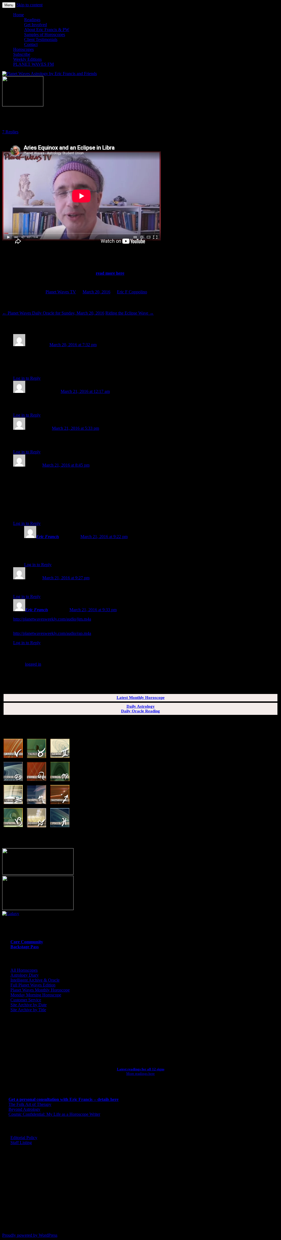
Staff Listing (21, 1142)
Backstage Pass (24, 946)
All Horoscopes (24, 970)
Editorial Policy (23, 1137)
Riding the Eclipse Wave (129, 313)
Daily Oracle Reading (140, 711)
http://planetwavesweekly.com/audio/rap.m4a (52, 633)
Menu (8, 5)
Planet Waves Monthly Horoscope (40, 990)
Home (18, 14)
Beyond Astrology (24, 1109)
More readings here (140, 1073)
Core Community (26, 941)
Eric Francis (47, 536)
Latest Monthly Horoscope (141, 697)
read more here (110, 273)
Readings (32, 19)
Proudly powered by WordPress (29, 1235)
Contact (31, 44)
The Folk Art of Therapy (30, 1104)
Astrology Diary (24, 975)
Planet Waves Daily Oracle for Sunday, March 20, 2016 (53, 313)
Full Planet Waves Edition (32, 985)
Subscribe (21, 54)
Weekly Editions (27, 59)
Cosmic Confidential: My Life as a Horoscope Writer (54, 1114)
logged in (33, 664)
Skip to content (29, 4)
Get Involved (35, 24)
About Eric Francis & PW (46, 29)
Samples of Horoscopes (44, 34)
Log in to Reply (27, 378)
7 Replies (10, 131)
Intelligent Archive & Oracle (35, 980)
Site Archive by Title (28, 1009)
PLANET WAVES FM (33, 64)
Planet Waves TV (61, 292)
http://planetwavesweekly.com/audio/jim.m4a (52, 619)
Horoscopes (23, 49)
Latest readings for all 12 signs (140, 1069)
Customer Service (25, 999)
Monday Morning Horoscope (35, 995)
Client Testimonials (40, 39)
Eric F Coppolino (132, 292)
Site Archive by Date (28, 1004)
